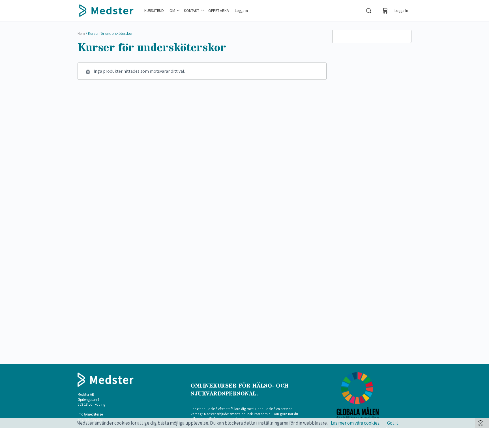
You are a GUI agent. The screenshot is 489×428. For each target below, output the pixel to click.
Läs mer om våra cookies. (355, 423)
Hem (81, 33)
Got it (392, 423)
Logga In (401, 10)
